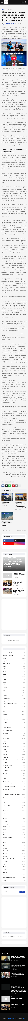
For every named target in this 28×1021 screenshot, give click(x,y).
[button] (2, 2)
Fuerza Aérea (14, 746)
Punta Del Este (14, 826)
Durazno (14, 717)
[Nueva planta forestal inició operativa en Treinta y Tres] (7, 583)
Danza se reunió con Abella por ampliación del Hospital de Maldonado (18, 958)
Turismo (14, 869)
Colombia (14, 693)
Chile (14, 685)
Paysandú (14, 810)
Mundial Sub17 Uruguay (14, 786)
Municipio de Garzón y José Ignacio (14, 794)
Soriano (14, 856)
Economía (14, 719)
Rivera (14, 832)
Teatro (14, 864)
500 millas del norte (14, 655)
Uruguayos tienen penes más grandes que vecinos (19, 575)
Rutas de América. (14, 837)
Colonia (14, 695)
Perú (14, 813)
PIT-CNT (14, 818)
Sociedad (14, 850)
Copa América (14, 698)
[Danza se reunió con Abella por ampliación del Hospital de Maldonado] (5, 958)
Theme (23, 1018)
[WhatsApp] (9, 485)
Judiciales (14, 757)
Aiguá (14, 658)
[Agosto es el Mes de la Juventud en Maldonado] (5, 975)
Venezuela (14, 874)
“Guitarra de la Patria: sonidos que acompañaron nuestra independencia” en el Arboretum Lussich (19, 966)
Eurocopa (14, 735)
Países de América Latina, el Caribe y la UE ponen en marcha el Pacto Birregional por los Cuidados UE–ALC (20, 505)
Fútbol (14, 749)
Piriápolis (14, 816)
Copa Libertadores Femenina (14, 703)
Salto (14, 840)
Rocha (14, 834)
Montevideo (14, 781)
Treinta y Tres (14, 866)
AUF (14, 668)
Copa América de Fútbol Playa (14, 701)
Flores (14, 741)
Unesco (14, 872)
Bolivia (14, 671)
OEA (14, 800)
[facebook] (8, 540)
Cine (14, 690)
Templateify (11, 1018)
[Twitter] (6, 485)
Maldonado (14, 770)
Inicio (2, 9)
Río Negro (14, 829)
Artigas (14, 666)
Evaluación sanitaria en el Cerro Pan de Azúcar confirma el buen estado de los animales (19, 591)
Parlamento (14, 808)
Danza (14, 711)
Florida (14, 743)
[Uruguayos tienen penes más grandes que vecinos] (7, 575)
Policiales (14, 821)
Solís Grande (14, 853)
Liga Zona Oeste (14, 767)
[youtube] (8, 543)
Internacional (8, 9)
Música (14, 797)
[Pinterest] (13, 485)
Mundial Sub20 (14, 789)
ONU (13, 481)
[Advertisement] (14, 615)
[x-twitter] (19, 540)
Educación (14, 725)
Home (14, 1015)
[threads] (8, 546)
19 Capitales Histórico (14, 652)
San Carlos (14, 845)
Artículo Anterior (6, 530)
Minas (14, 778)
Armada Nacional (14, 663)
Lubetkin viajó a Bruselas (5, 503)
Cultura (14, 706)
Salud (14, 842)
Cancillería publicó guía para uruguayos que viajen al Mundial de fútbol (6, 523)
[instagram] (19, 543)
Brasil (14, 674)
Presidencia (14, 824)
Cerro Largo (14, 682)
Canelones (14, 677)
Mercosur (14, 773)
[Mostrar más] (19, 485)
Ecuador (14, 722)
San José (14, 848)
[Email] (16, 485)
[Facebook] (2, 485)
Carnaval (14, 679)
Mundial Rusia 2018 (14, 784)
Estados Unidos (14, 733)
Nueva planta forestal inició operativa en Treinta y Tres (18, 582)
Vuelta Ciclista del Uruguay (14, 877)
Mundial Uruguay (14, 792)
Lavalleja (14, 762)
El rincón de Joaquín (14, 730)
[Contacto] (19, 546)
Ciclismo (14, 687)
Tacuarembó (14, 861)
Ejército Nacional (14, 727)
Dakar (14, 709)
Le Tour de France (14, 765)
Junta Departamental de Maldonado (14, 759)
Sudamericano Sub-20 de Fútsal (14, 858)
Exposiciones (14, 738)
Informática (14, 751)
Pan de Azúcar (14, 805)
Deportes (14, 714)
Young (14, 880)
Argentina (14, 661)
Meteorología (14, 775)
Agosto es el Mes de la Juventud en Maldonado (17, 973)
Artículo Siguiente (21, 530)
